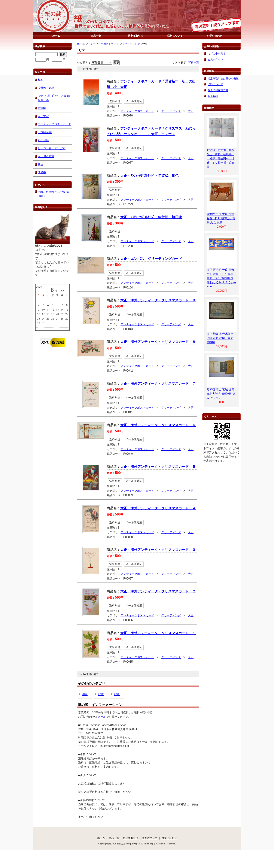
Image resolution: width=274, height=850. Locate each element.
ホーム (56, 35)
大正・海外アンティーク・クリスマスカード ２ (158, 591)
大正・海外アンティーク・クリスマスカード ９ (158, 300)
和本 (40, 79)
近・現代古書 (46, 156)
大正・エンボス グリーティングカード (151, 258)
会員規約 (213, 96)
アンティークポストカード (103, 43)
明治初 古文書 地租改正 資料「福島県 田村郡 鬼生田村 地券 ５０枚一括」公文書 (220, 158)
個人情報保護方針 (218, 90)
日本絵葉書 (45, 132)
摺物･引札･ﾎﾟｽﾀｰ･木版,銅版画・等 (54, 98)
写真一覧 (193, 62)
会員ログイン (215, 59)
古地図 (42, 108)
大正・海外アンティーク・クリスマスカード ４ (158, 508)
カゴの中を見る (217, 53)
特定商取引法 (135, 35)
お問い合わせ (214, 35)
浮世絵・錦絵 (46, 88)
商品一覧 (96, 35)
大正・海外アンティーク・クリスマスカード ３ (158, 549)
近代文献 (43, 116)
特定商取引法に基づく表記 (223, 78)
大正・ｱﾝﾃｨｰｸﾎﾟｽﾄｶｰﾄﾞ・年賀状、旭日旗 (151, 217)
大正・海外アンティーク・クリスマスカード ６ (158, 425)
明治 (85, 694)
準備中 (42, 172)
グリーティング (131, 43)
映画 (40, 164)
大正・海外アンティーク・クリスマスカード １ (158, 633)
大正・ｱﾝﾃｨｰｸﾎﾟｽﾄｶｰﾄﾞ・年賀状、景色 (149, 175)
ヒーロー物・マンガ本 (52, 148)
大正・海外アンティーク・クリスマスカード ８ (158, 342)
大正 (191, 111)
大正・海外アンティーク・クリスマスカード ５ (158, 466)
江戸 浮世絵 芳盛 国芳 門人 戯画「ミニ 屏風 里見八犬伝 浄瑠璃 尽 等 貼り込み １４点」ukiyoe (221, 278)
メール (102, 716)
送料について (175, 35)
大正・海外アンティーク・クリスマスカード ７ (158, 383)
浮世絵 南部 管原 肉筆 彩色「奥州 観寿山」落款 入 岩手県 (221, 218)
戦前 (101, 694)
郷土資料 (43, 140)
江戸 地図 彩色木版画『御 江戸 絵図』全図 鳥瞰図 (220, 338)
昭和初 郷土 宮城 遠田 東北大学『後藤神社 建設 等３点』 (221, 393)
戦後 (117, 694)
